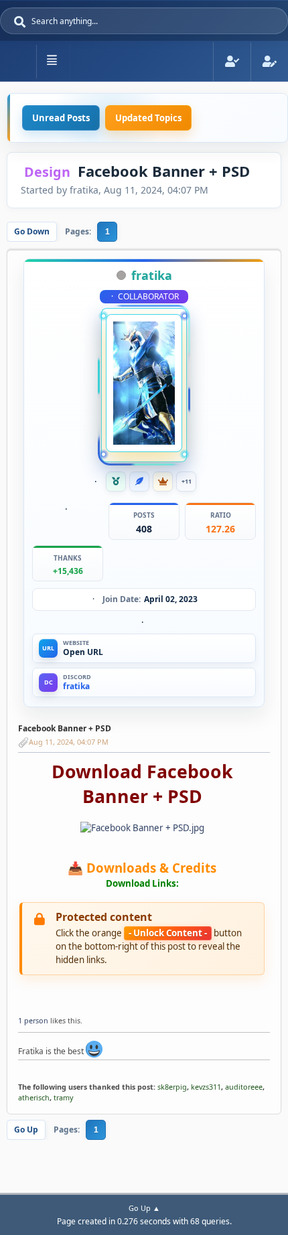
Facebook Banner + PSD (64, 728)
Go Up (26, 1129)
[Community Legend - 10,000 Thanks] (163, 481)
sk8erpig (172, 1087)
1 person (33, 1020)
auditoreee (244, 1087)
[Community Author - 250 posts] (139, 481)
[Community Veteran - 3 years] (116, 481)
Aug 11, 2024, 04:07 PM (69, 742)
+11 (187, 481)
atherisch (34, 1097)
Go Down (32, 231)
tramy (64, 1097)
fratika (151, 275)
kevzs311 (206, 1087)
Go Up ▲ (144, 1208)
